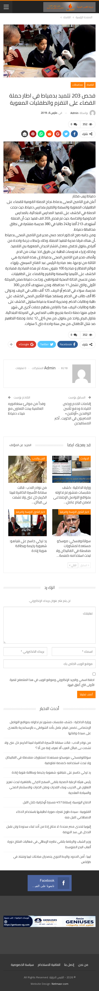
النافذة (90, 84)
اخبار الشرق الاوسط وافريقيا (74, 511)
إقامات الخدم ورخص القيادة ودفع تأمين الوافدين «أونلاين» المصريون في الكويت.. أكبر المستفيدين (73, 413)
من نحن (83, 965)
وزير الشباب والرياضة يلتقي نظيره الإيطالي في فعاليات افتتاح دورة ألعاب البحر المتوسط (49, 844)
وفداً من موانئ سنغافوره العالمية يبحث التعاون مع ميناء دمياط (26, 408)
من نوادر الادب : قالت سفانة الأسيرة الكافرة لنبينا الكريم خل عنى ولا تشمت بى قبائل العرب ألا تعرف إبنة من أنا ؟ (47, 745)
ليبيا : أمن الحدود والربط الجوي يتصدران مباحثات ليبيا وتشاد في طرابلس (52, 859)
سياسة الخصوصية (22, 965)
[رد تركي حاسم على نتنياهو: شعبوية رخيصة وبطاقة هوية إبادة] (27, 522)
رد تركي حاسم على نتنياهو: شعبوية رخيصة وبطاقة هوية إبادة (51, 772)
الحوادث (85, 458)
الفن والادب (38, 458)
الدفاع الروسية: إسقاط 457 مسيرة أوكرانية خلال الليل (57, 802)
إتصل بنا (69, 965)
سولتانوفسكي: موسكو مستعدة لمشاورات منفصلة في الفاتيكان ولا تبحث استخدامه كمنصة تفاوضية (48, 760)
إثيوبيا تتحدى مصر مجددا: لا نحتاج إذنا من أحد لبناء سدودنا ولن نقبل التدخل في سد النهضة (48, 829)
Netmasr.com (60, 983)
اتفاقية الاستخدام (49, 965)
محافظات (77, 84)
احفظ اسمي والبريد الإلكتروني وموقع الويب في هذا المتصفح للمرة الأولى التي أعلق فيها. (52, 682)
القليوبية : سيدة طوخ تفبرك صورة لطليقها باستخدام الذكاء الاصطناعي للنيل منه (53, 814)
